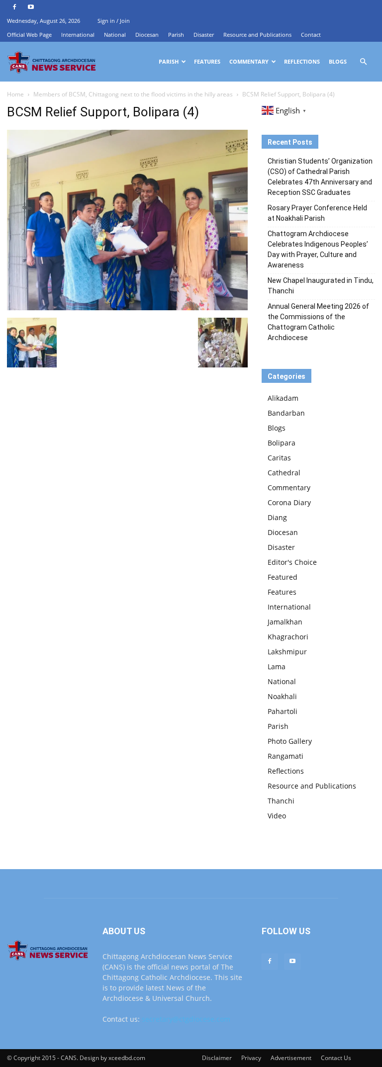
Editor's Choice (292, 562)
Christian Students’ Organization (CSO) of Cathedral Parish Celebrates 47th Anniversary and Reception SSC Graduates (320, 176)
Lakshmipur (287, 651)
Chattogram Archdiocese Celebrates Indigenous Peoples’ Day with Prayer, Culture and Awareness (318, 249)
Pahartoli (282, 711)
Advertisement (291, 1058)
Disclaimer (217, 1058)
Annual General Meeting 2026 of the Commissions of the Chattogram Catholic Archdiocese (318, 322)
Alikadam (283, 398)
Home (15, 94)
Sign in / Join (113, 20)
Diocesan (147, 34)
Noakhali (282, 696)
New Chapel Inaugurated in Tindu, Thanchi (321, 285)
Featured (282, 577)
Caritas (279, 457)
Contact (311, 34)
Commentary (249, 61)
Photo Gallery (290, 741)
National (115, 34)
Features (207, 61)
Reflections (302, 61)
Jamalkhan (285, 621)
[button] (363, 62)
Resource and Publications (257, 34)
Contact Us (336, 1058)
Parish (176, 34)
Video (277, 815)
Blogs (338, 61)
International (78, 34)
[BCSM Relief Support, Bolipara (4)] (127, 307)
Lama (277, 666)
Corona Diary (289, 502)
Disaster (203, 34)
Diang (277, 517)
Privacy (251, 1058)
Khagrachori (288, 636)
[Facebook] (14, 7)
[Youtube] (30, 7)
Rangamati (285, 756)
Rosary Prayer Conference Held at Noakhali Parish (317, 213)
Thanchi (281, 800)
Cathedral (284, 472)
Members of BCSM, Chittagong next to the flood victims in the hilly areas (133, 94)
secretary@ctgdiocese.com (186, 1019)
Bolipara (281, 442)
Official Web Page (29, 34)
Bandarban (286, 413)
